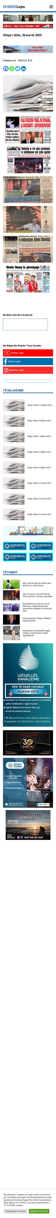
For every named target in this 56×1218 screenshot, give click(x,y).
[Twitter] (17, 68)
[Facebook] (6, 68)
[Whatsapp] (11, 68)
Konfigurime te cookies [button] (16, 1211)
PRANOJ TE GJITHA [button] (39, 1211)
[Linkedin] (23, 68)
